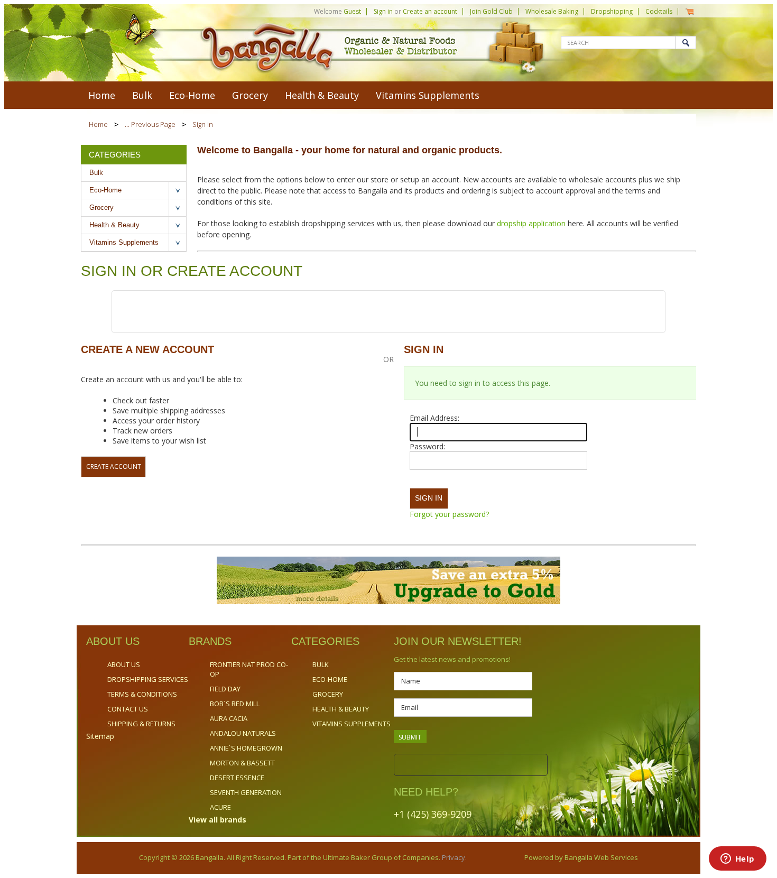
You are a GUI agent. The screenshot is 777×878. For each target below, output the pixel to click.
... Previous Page (150, 124)
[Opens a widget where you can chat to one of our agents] (737, 859)
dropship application (532, 223)
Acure (220, 807)
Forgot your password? (449, 514)
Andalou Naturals (243, 733)
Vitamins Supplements (427, 95)
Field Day (225, 689)
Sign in (383, 11)
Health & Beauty (322, 95)
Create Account (113, 466)
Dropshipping (612, 11)
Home (98, 124)
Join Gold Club (491, 11)
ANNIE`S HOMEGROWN (246, 748)
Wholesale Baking (551, 11)
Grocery (250, 95)
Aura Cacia (228, 718)
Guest (352, 11)
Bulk (142, 95)
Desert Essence (237, 777)
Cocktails (658, 11)
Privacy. (453, 857)
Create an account (430, 11)
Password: (427, 446)
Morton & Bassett (242, 763)
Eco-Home (192, 95)
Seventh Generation (246, 792)
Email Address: (434, 418)
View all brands (217, 820)
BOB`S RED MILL (235, 703)
